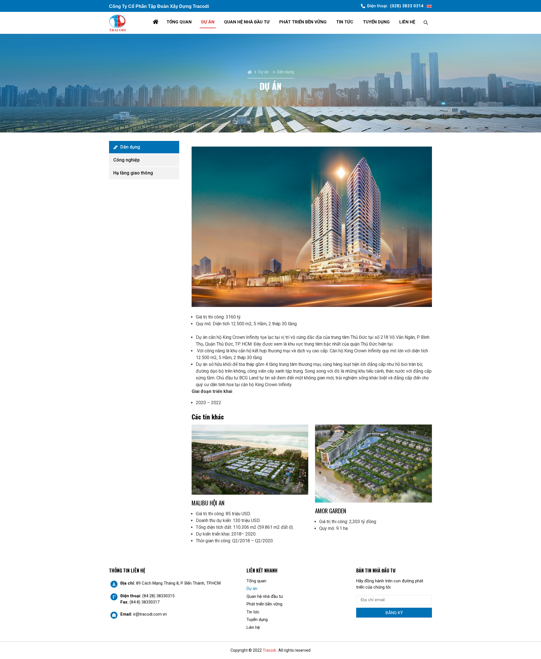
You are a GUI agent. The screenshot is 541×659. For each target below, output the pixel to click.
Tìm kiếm (446, 22)
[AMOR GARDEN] (373, 463)
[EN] (429, 6)
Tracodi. (270, 650)
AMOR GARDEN (330, 510)
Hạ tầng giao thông (133, 173)
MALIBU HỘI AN (208, 502)
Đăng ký (394, 612)
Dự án (207, 22)
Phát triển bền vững (303, 22)
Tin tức (344, 22)
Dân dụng (130, 147)
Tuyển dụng (376, 22)
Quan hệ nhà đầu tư (247, 22)
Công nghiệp (126, 160)
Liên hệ (407, 22)
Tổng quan (179, 22)
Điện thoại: (395, 5)
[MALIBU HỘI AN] (250, 459)
